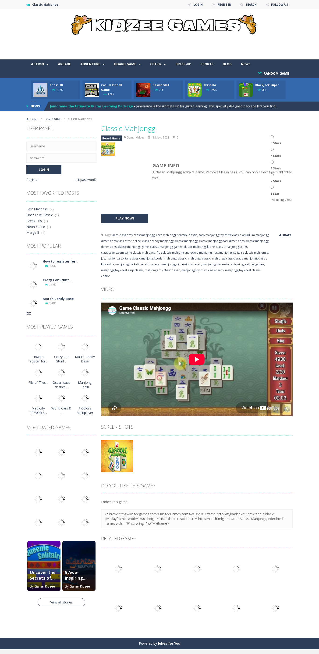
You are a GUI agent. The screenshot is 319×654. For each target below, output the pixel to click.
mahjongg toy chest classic (162, 270)
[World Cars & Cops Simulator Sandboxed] (61, 398)
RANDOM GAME (276, 73)
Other (155, 64)
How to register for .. (60, 261)
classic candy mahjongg (158, 241)
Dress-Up (183, 64)
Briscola (210, 85)
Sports (207, 64)
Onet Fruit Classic (39, 215)
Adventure (90, 64)
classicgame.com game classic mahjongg (128, 253)
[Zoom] (117, 455)
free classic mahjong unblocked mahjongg (185, 253)
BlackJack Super (267, 85)
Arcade (64, 64)
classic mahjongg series (232, 247)
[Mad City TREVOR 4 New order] (38, 398)
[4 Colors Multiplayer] (85, 398)
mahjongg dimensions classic (181, 264)
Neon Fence (35, 226)
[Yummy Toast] (61, 475)
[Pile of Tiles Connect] (38, 372)
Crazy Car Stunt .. (57, 280)
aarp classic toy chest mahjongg (133, 235)
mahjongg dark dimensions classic (138, 264)
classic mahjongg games (166, 247)
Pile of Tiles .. (38, 382)
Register (32, 179)
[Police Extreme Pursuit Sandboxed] (38, 522)
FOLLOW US (279, 5)
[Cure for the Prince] (84, 475)
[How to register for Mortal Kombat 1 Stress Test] (33, 265)
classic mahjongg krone (199, 247)
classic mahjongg (186, 241)
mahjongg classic (199, 258)
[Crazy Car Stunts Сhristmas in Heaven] (33, 284)
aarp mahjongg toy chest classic (219, 235)
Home (34, 119)
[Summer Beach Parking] (84, 499)
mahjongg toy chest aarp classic (122, 270)
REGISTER (224, 5)
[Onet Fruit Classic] (61, 452)
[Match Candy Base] (33, 303)
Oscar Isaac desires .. (61, 384)
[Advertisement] (208, 45)
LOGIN (198, 5)
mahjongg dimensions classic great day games (233, 264)
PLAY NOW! (124, 218)
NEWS (246, 64)
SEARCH (251, 5)
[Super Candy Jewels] (84, 452)
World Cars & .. (61, 410)
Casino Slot (160, 85)
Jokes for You (169, 643)
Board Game (125, 64)
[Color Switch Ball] (61, 499)
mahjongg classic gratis (227, 258)
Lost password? (84, 179)
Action (37, 64)
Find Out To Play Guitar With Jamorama (83, 106)
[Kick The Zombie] (38, 499)
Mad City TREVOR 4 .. (38, 410)
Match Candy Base (58, 298)
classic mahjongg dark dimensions (222, 241)
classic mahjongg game (133, 247)
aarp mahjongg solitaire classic (176, 235)
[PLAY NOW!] (40, 89)
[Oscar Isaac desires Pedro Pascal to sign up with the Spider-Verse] (61, 372)
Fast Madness (37, 209)
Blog (227, 64)
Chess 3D (56, 85)
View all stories (61, 602)
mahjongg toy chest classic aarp (202, 270)
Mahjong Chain (85, 384)
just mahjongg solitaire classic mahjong (127, 258)
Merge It (32, 232)
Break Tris (34, 221)
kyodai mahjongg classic (170, 258)
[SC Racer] (84, 522)
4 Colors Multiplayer (85, 410)
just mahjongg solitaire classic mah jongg (241, 253)
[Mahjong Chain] (85, 372)
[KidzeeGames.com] (159, 23)
